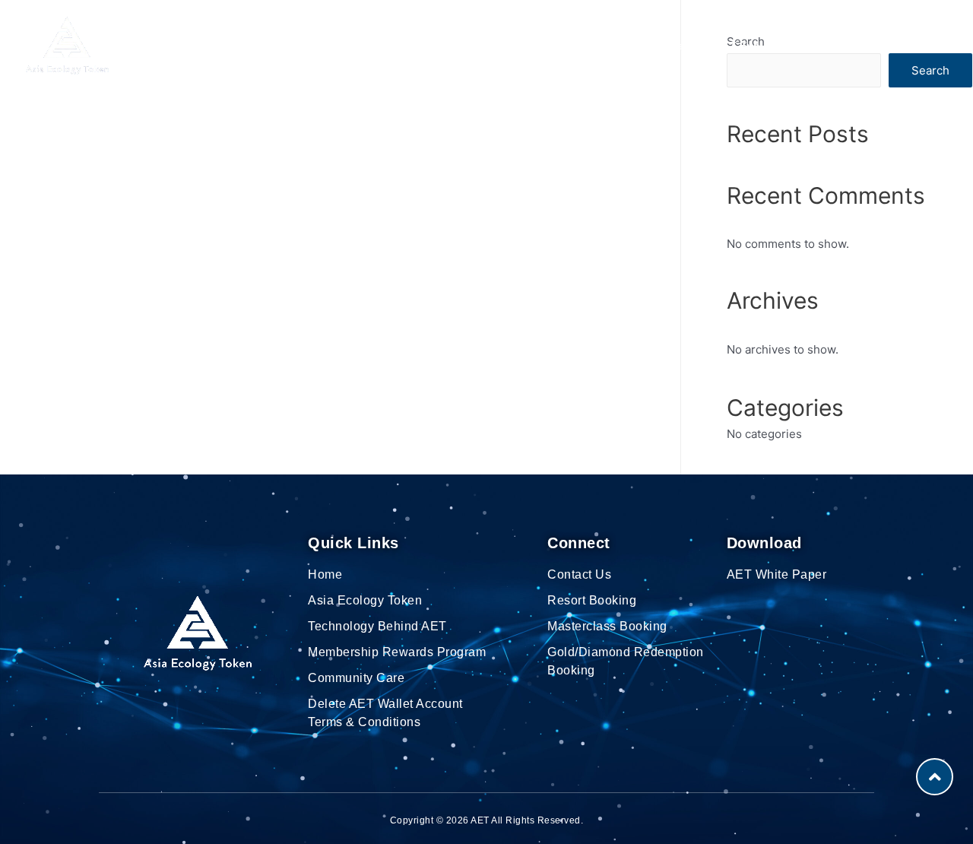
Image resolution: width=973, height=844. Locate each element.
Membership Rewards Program (489, 46)
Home (230, 46)
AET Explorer (750, 46)
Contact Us (835, 46)
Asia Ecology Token (318, 46)
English (905, 46)
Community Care (650, 46)
